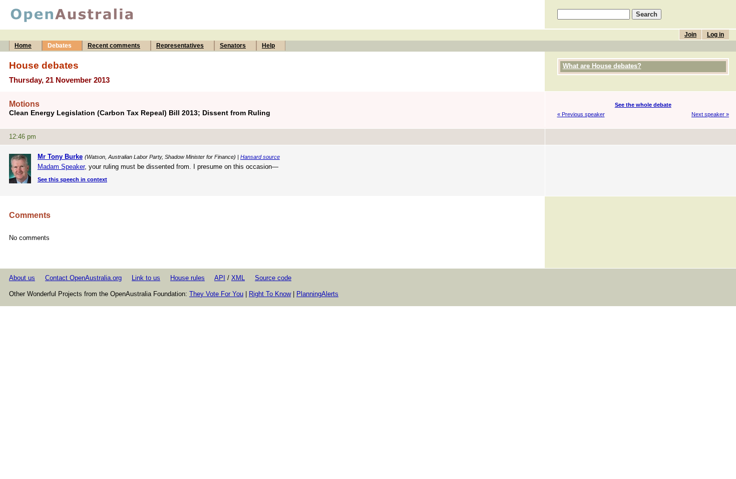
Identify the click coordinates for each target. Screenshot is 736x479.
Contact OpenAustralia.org (83, 278)
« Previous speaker (581, 114)
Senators (233, 45)
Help (268, 45)
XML (238, 278)
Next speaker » (710, 114)
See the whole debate (643, 105)
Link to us (146, 278)
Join (690, 34)
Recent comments (114, 45)
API (219, 278)
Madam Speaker (61, 166)
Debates (60, 45)
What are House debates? (602, 66)
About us (22, 278)
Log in (715, 34)
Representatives (180, 45)
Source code (273, 278)
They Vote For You (216, 294)
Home (23, 45)
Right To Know (270, 294)
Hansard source (260, 157)
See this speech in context (72, 179)
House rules (187, 278)
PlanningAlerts (317, 294)
